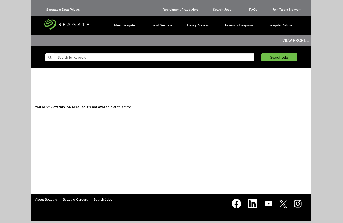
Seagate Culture (280, 25)
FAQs (253, 9)
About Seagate (46, 199)
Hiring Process (198, 25)
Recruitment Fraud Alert (180, 9)
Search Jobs (222, 9)
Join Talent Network (286, 9)
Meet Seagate (124, 25)
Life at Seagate (161, 25)
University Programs (238, 25)
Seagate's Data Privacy (63, 9)
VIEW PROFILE (295, 40)
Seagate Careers (75, 199)
